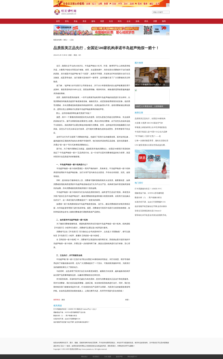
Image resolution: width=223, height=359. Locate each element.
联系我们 (96, 356)
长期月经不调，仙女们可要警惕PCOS (66, 319)
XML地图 (107, 356)
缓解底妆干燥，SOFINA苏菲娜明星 (149, 193)
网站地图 (131, 356)
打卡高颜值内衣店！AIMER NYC (148, 189)
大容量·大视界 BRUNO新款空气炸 (149, 123)
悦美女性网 (57, 40)
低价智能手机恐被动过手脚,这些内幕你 (151, 206)
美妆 (75, 21)
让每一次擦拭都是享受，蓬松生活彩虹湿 (151, 141)
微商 (164, 21)
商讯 (146, 21)
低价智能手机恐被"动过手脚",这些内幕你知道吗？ (71, 322)
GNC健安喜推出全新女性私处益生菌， (151, 145)
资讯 (67, 21)
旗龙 (63, 300)
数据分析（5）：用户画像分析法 (65, 315)
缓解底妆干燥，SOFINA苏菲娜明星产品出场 (69, 312)
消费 (155, 21)
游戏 (137, 21)
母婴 (102, 21)
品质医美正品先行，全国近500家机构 (150, 119)
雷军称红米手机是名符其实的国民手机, (151, 215)
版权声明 (119, 356)
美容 (84, 21)
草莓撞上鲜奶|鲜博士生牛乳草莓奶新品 (151, 127)
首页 (58, 21)
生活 (111, 21)
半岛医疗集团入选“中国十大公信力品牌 (151, 132)
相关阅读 (57, 305)
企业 (128, 21)
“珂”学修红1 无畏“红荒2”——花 (148, 136)
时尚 (120, 21)
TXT (135, 356)
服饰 (93, 21)
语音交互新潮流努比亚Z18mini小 (148, 211)
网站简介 (84, 356)
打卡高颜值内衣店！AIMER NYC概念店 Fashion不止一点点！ (75, 309)
